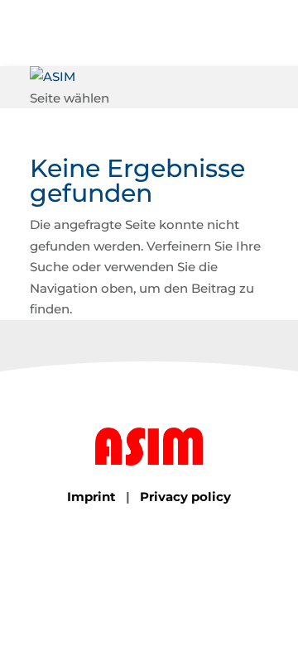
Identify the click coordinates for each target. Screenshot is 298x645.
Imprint (91, 496)
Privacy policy (185, 496)
